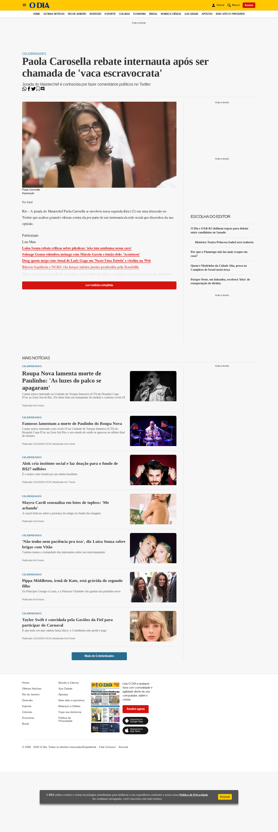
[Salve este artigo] (38, 90)
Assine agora (136, 708)
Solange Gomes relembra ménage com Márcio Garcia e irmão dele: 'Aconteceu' (81, 254)
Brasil (153, 13)
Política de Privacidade (65, 719)
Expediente (89, 746)
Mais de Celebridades (99, 656)
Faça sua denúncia (69, 711)
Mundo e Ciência (171, 13)
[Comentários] (42, 90)
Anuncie (123, 746)
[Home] (40, 7)
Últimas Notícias (53, 13)
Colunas (124, 13)
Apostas (207, 13)
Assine (249, 5)
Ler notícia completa (99, 285)
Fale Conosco (107, 746)
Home (36, 13)
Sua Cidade (191, 13)
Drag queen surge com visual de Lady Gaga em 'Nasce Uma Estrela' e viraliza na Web (86, 260)
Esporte (110, 13)
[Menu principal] (24, 5)
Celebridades (34, 53)
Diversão (95, 13)
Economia (139, 13)
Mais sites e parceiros (230, 13)
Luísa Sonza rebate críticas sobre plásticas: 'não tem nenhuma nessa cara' (77, 247)
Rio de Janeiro (77, 13)
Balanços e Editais (69, 706)
